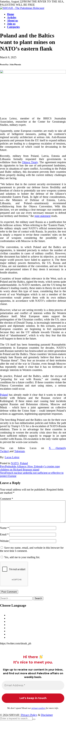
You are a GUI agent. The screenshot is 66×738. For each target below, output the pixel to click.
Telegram (19, 451)
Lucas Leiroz (12, 457)
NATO (15, 463)
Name (4, 527)
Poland (4, 394)
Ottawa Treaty (30, 162)
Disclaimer (47, 714)
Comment (6, 498)
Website (4, 540)
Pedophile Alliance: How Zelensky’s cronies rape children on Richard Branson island (30, 468)
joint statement (42, 215)
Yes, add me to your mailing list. (22, 557)
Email (4, 534)
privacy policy (38, 708)
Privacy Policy (29, 714)
